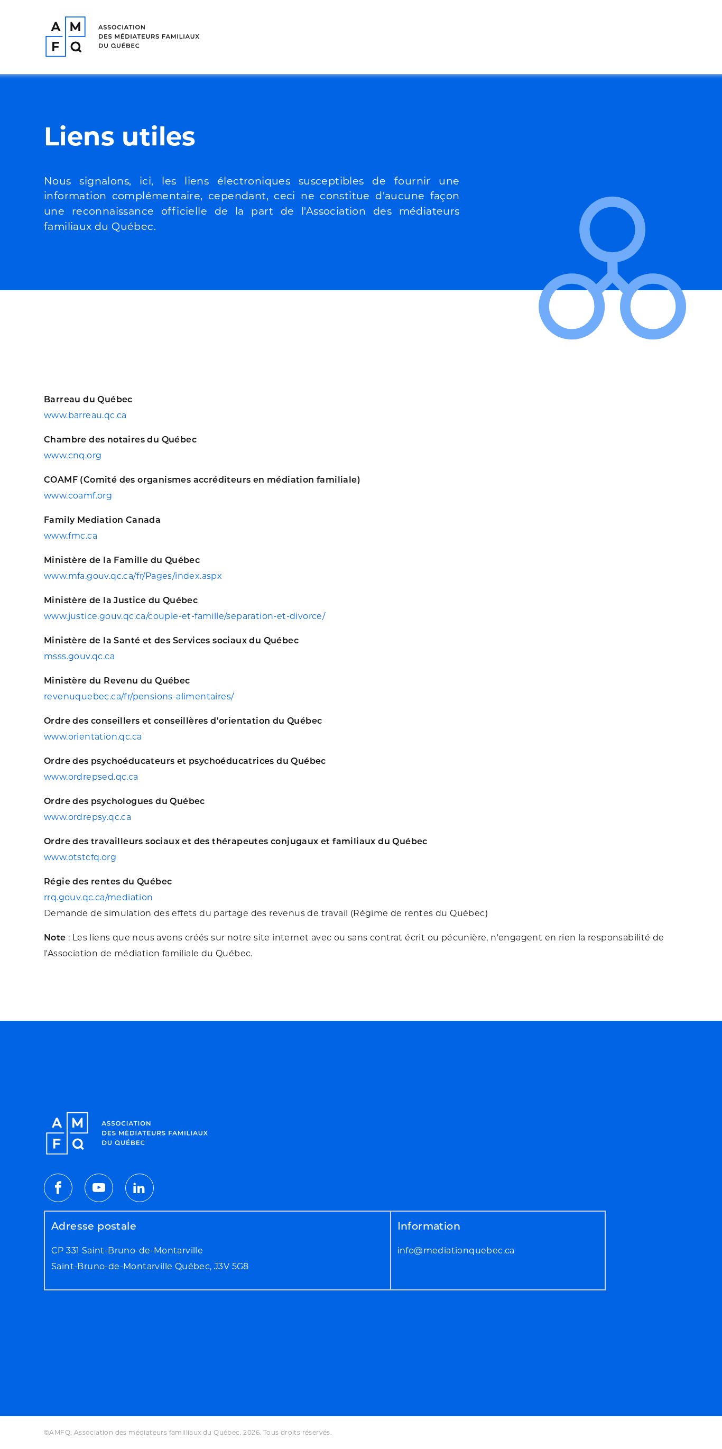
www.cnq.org (72, 455)
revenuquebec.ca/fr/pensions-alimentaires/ (139, 696)
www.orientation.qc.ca (93, 737)
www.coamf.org (78, 496)
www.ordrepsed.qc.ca (91, 777)
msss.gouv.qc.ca (79, 656)
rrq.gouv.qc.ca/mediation (98, 897)
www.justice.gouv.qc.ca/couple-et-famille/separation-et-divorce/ (184, 616)
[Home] (123, 37)
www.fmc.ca (70, 536)
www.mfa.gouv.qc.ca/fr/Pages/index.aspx (133, 576)
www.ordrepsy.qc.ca (87, 817)
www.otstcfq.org (80, 857)
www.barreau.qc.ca (85, 415)
